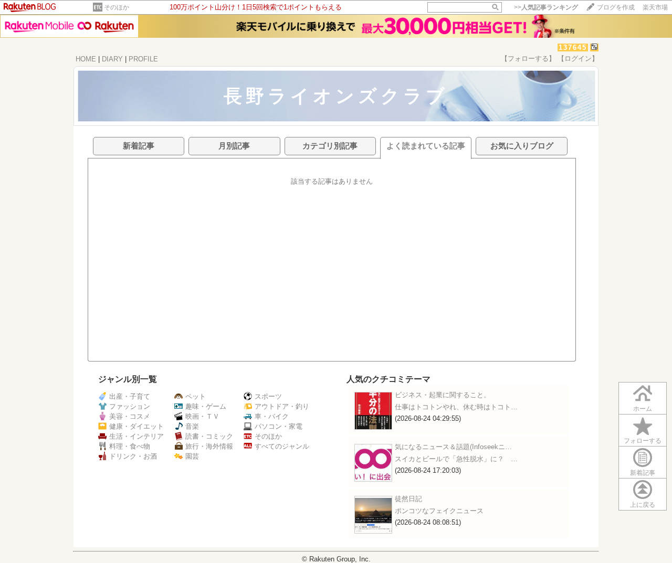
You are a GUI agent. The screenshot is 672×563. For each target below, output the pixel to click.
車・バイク (272, 416)
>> (546, 7)
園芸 (192, 456)
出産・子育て (129, 396)
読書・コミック (209, 436)
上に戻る (642, 504)
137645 (573, 47)
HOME (86, 59)
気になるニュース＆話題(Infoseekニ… (453, 447)
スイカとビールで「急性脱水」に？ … (456, 459)
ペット (195, 396)
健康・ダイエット (136, 426)
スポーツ (268, 396)
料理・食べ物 (129, 446)
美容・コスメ (129, 416)
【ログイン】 (578, 58)
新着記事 (642, 472)
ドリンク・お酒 (133, 456)
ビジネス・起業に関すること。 (442, 395)
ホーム (642, 408)
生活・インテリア (136, 436)
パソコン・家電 (278, 426)
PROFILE (143, 59)
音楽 (192, 426)
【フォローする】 (528, 58)
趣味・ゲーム (205, 406)
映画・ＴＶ (202, 416)
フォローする (643, 440)
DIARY (112, 59)
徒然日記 (408, 499)
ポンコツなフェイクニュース (439, 511)
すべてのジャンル (282, 446)
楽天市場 (655, 7)
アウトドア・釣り (282, 406)
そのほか (116, 7)
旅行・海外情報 (209, 446)
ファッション (129, 406)
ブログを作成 (616, 7)
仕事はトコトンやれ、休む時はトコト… (456, 407)
